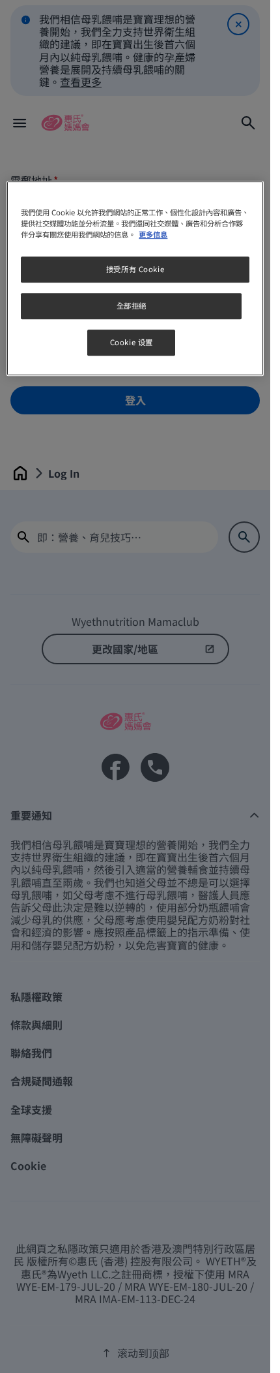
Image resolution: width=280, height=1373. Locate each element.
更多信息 (153, 234)
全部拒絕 (132, 305)
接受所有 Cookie (135, 269)
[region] (135, 278)
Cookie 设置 (131, 342)
